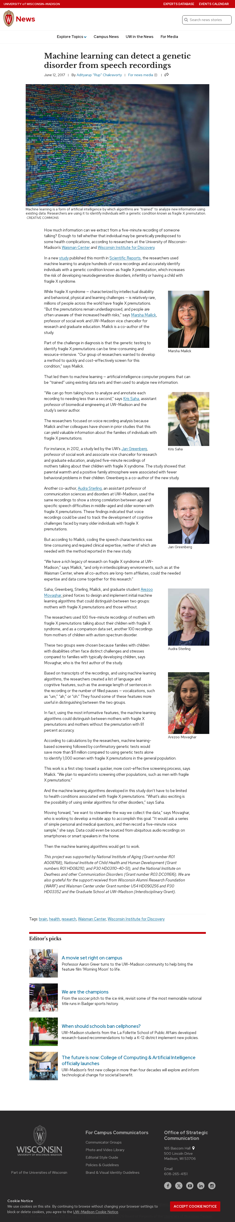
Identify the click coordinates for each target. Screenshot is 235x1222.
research (69, 918)
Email (168, 1168)
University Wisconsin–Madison (32, 4)
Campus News (106, 36)
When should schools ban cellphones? (101, 1026)
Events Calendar (214, 4)
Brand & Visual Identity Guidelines (113, 1172)
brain (43, 918)
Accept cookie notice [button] (195, 1206)
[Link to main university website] (39, 1141)
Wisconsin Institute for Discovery (126, 247)
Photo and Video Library (105, 1150)
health (54, 918)
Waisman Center (76, 247)
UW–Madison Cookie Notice (95, 1211)
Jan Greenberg (134, 448)
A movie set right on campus (92, 958)
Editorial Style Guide (102, 1157)
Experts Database (178, 4)
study (64, 258)
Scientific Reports (125, 258)
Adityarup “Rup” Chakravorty (99, 75)
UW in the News (140, 36)
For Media (169, 36)
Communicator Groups (104, 1142)
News (25, 19)
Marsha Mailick (143, 314)
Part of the (39, 1172)
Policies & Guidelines (102, 1165)
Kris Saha (131, 398)
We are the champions (85, 992)
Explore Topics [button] (70, 36)
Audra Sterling (90, 488)
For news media (141, 75)
